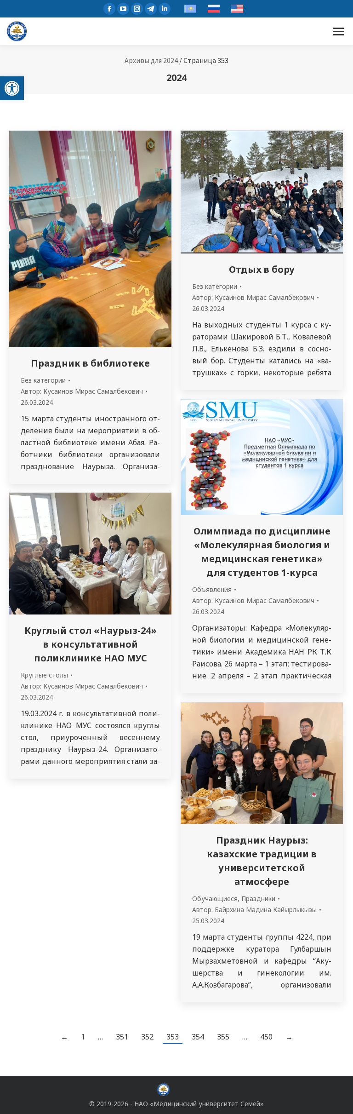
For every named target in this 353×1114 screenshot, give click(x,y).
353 (172, 1037)
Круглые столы (44, 675)
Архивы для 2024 (151, 60)
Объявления (212, 589)
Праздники (258, 898)
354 (198, 1037)
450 (266, 1037)
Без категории (43, 380)
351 (122, 1037)
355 (223, 1037)
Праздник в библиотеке (90, 363)
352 (147, 1037)
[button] (12, 88)
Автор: (82, 391)
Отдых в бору (262, 269)
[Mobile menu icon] (338, 31)
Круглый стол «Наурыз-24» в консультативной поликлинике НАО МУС (90, 644)
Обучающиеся (215, 898)
